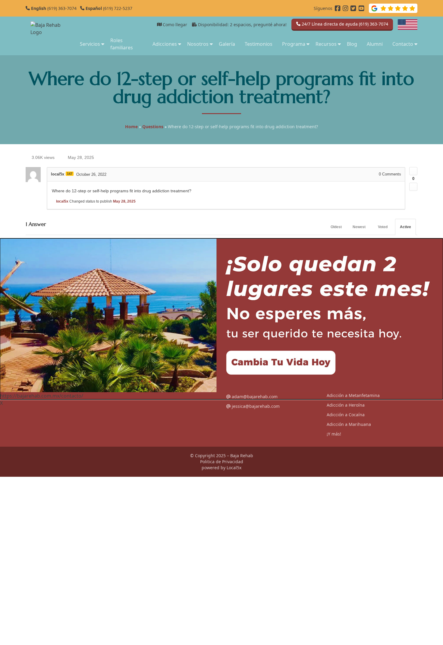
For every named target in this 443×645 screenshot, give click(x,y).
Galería (227, 44)
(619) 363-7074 (53, 8)
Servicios (90, 44)
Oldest (336, 227)
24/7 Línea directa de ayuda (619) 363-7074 (344, 24)
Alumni (375, 44)
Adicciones (164, 44)
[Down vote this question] (413, 187)
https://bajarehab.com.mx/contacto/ (41, 395)
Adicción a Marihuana (349, 424)
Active (405, 227)
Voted (383, 227)
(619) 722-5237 (108, 8)
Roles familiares (121, 44)
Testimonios (258, 44)
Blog (352, 44)
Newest (359, 227)
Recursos (326, 44)
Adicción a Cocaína (346, 414)
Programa (293, 44)
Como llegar (174, 24)
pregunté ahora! (270, 24)
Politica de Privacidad (221, 461)
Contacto (402, 44)
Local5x (234, 467)
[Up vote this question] (413, 171)
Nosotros (198, 44)
